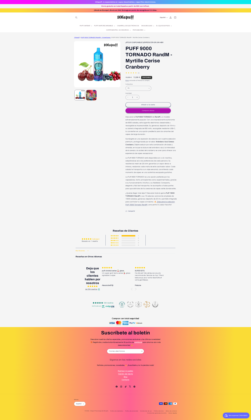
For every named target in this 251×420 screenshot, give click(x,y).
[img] (92, 286)
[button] (76, 17)
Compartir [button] (131, 211)
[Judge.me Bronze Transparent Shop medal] (147, 304)
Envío (127, 80)
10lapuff (77, 37)
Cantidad (128, 93)
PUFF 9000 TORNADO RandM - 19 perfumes (96, 37)
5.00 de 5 (95, 239)
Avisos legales (173, 413)
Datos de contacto (171, 411)
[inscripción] (141, 351)
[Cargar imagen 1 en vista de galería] (80, 95)
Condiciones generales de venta (156, 413)
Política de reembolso (116, 411)
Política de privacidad (131, 411)
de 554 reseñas (91, 289)
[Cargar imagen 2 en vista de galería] (91, 95)
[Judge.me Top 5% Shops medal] (155, 304)
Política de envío (159, 411)
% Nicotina (129, 84)
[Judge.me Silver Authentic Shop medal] (130, 304)
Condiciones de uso (146, 411)
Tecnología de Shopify (101, 410)
